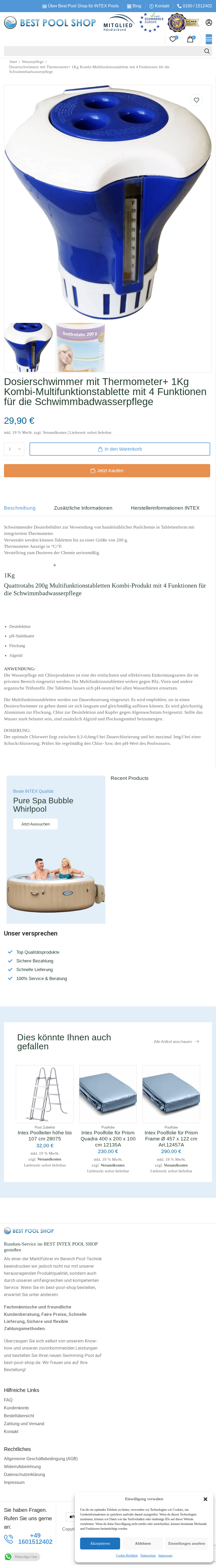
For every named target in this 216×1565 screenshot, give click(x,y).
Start (13, 62)
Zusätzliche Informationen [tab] (83, 508)
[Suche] (207, 51)
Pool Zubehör (45, 1127)
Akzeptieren (100, 1543)
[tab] (23, 510)
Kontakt (162, 6)
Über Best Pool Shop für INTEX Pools (83, 6)
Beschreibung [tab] (20, 508)
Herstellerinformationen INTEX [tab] (165, 508)
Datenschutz (148, 1555)
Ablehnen (143, 1543)
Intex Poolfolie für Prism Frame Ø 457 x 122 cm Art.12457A (171, 1139)
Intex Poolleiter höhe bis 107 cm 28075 (45, 1135)
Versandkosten (55, 432)
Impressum (165, 1555)
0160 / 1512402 (197, 6)
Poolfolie (108, 1127)
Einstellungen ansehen (186, 1543)
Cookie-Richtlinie (127, 1555)
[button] (205, 1499)
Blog (136, 6)
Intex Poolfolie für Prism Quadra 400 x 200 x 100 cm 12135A (108, 1139)
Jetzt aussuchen (35, 824)
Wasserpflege (33, 62)
